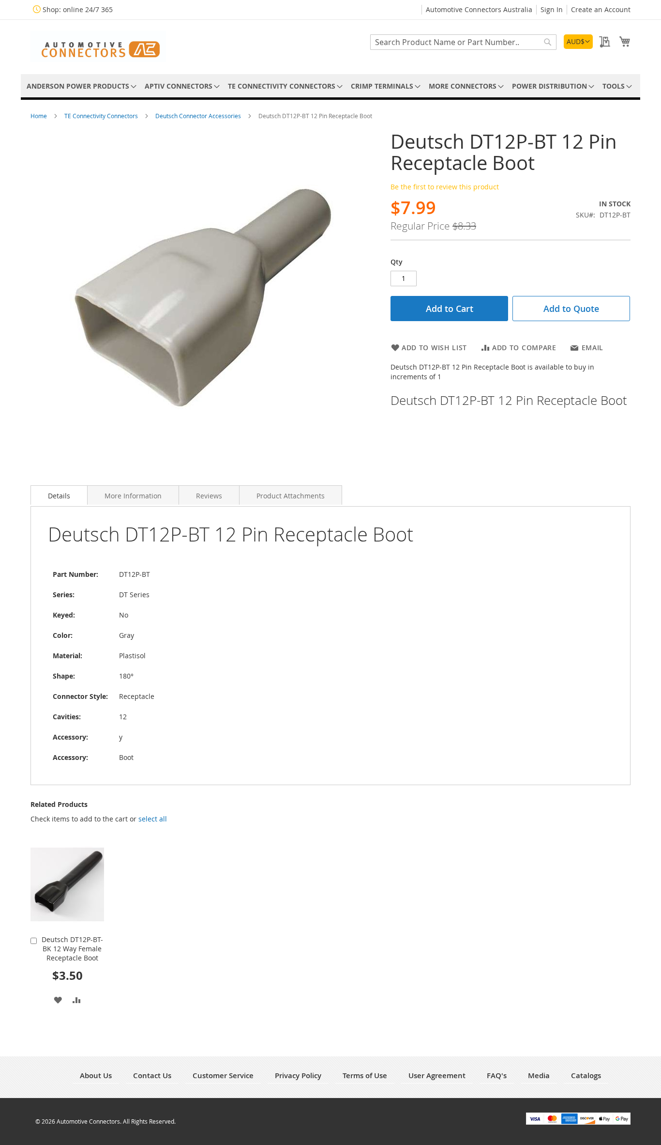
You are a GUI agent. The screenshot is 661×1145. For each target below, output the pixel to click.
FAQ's (497, 1075)
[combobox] (463, 42)
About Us (96, 1075)
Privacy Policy (298, 1075)
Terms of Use (365, 1075)
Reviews (209, 495)
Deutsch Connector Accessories (198, 116)
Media (539, 1075)
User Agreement (437, 1075)
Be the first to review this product (445, 186)
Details (59, 495)
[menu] (330, 86)
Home (39, 116)
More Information (133, 495)
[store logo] (98, 46)
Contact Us (152, 1075)
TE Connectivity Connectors (101, 116)
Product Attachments (290, 495)
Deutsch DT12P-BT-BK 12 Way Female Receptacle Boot (72, 948)
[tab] (59, 495)
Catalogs (586, 1075)
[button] (578, 41)
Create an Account (601, 9)
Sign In (552, 9)
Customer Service (223, 1075)
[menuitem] (80, 86)
